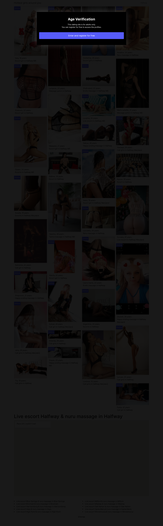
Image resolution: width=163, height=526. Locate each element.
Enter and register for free (81, 35)
